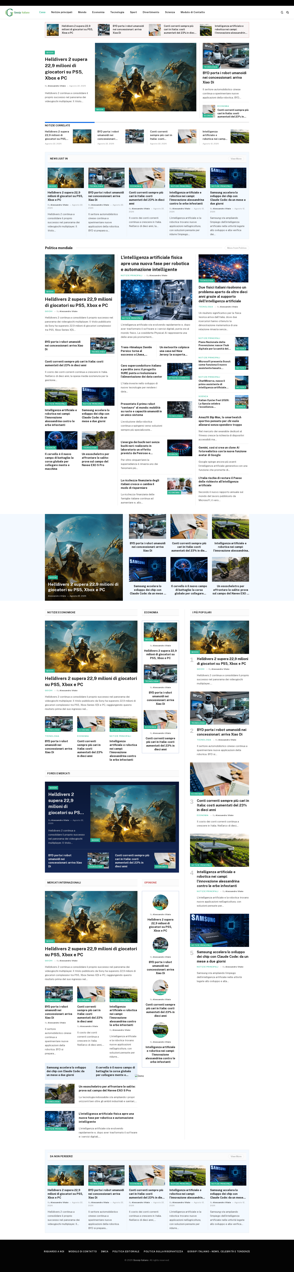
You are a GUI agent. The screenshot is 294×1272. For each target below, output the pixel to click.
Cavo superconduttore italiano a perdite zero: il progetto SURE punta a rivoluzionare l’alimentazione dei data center (141, 371)
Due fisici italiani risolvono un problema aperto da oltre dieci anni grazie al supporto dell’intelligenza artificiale (223, 294)
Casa (42, 12)
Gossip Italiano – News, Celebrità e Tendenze (218, 1251)
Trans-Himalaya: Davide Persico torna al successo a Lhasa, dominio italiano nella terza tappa (136, 351)
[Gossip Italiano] (17, 12)
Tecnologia (117, 12)
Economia (98, 12)
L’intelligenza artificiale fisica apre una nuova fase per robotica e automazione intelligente (155, 263)
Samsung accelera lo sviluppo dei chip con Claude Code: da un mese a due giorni (228, 198)
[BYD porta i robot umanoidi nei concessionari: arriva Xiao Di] (104, 30)
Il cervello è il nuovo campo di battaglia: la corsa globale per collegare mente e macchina (59, 461)
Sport (133, 12)
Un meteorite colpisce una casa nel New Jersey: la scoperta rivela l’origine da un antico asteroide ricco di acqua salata (176, 351)
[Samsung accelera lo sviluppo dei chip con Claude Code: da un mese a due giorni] (228, 178)
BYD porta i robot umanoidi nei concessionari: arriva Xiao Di (128, 29)
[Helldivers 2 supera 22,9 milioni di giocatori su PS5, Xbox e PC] (53, 30)
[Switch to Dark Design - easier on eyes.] (282, 12)
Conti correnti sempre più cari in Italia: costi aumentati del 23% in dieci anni (179, 30)
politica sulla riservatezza (163, 1251)
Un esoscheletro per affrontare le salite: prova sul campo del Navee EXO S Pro (95, 459)
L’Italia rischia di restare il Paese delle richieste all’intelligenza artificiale (220, 481)
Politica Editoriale (125, 1251)
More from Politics (237, 248)
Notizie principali (61, 12)
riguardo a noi (54, 1251)
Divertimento (151, 12)
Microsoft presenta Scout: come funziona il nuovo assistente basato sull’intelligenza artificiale (215, 365)
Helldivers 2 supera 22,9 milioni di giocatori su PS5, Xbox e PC (77, 29)
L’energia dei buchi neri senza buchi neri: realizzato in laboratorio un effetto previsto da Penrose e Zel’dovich (140, 448)
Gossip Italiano (141, 1260)
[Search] (287, 12)
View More (236, 158)
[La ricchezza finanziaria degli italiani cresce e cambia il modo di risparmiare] (179, 486)
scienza (50, 448)
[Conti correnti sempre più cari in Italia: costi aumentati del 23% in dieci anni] (155, 30)
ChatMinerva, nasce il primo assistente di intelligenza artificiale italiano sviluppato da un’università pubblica (212, 384)
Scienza (170, 12)
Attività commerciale (181, 378)
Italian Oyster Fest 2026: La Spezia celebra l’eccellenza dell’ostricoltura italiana (214, 404)
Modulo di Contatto (193, 12)
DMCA (104, 1251)
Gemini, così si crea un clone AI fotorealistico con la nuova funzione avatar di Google (223, 451)
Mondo (82, 12)
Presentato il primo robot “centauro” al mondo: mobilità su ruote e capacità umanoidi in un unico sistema (141, 409)
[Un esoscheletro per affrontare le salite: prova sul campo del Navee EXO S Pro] (98, 440)
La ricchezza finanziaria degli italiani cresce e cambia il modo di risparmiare (140, 484)
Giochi (99, 109)
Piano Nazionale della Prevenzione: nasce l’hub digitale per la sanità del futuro (214, 345)
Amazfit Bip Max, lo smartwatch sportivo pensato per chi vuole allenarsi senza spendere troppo (220, 421)
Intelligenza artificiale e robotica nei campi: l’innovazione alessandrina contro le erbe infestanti (231, 30)
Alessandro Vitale (57, 86)
